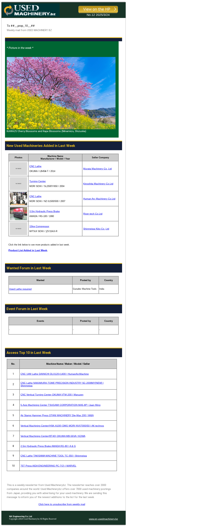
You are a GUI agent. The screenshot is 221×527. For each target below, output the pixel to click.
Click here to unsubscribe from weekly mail (62, 504)
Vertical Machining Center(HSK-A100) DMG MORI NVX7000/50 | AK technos (62, 425)
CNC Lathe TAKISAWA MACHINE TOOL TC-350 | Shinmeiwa (54, 455)
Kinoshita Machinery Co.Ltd (98, 183)
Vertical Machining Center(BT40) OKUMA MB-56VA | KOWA (53, 436)
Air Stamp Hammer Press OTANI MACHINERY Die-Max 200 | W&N (57, 415)
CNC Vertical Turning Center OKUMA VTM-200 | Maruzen (52, 394)
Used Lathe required (20, 289)
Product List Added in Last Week (27, 250)
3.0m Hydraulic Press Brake (44, 211)
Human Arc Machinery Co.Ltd (99, 198)
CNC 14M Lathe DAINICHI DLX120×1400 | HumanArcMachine (55, 374)
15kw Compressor (39, 226)
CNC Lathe (35, 166)
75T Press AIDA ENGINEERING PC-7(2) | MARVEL (48, 465)
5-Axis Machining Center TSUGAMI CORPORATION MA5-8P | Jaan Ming (60, 405)
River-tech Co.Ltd (92, 213)
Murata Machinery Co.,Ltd (97, 168)
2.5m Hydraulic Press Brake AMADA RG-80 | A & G (48, 446)
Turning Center (37, 181)
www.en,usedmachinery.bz (103, 519)
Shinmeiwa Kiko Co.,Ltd (96, 228)
